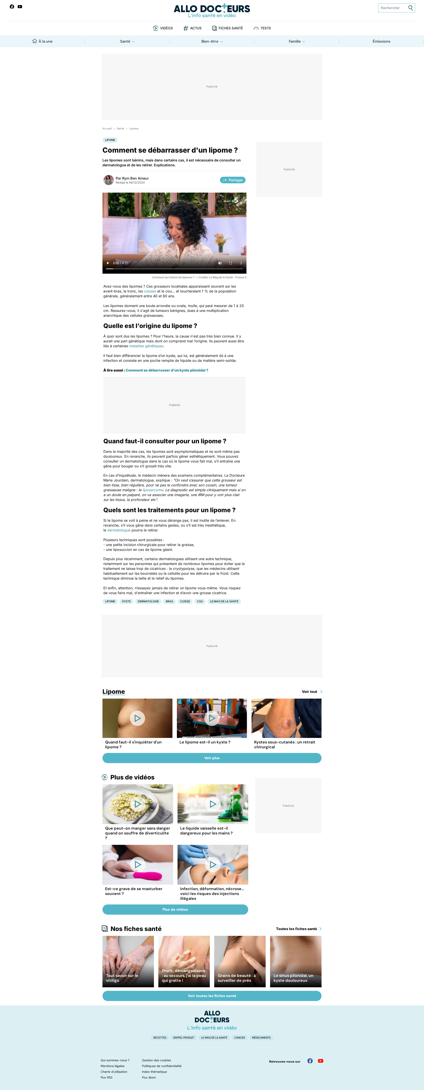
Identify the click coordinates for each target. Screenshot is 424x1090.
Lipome (133, 128)
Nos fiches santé (136, 928)
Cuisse (185, 601)
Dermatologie (148, 601)
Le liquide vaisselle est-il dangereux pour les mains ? (206, 831)
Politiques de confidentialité (162, 1066)
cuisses (150, 291)
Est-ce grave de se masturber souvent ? (133, 891)
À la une (46, 41)
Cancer (239, 1037)
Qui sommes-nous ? (115, 1060)
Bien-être (209, 41)
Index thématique (154, 1072)
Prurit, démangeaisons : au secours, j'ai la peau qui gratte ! (184, 975)
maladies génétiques (146, 346)
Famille (295, 41)
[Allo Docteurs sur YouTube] (20, 6)
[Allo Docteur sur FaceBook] (12, 6)
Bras (169, 601)
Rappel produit (183, 1037)
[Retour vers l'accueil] (212, 10)
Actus (196, 28)
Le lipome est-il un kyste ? (205, 742)
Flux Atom (149, 1077)
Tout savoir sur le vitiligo (122, 978)
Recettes (159, 1037)
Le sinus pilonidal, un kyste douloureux (293, 978)
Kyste (126, 601)
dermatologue (119, 530)
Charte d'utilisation (114, 1072)
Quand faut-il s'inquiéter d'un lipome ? (133, 744)
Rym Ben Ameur (135, 178)
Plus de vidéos (132, 777)
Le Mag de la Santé (224, 601)
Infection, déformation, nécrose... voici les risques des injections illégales (212, 893)
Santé (125, 41)
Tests (266, 28)
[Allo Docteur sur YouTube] (320, 1060)
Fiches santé (231, 28)
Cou (200, 601)
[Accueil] (212, 1020)
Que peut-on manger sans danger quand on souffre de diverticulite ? (137, 833)
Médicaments (261, 1037)
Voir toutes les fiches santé (212, 995)
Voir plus (212, 758)
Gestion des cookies (156, 1060)
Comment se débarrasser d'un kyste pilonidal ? (167, 370)
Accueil (107, 128)
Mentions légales (113, 1066)
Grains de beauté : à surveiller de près (237, 978)
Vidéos (166, 28)
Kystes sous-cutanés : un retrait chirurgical (284, 744)
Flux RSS (106, 1077)
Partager (236, 180)
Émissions (381, 41)
